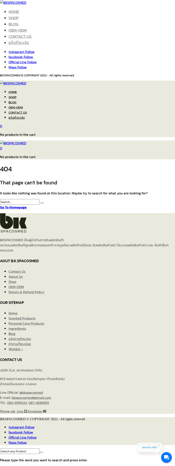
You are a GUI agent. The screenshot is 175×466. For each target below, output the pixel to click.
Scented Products (22, 318)
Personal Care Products (26, 323)
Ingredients (17, 328)
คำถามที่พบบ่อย (20, 343)
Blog (12, 333)
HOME (14, 12)
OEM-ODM (18, 30)
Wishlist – (16, 349)
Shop (12, 281)
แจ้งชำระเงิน (19, 43)
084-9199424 (17, 402)
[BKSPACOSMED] (13, 2)
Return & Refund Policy (26, 291)
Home (13, 313)
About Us (16, 276)
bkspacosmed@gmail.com (31, 397)
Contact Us (17, 271)
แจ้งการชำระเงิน (20, 338)
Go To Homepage (13, 207)
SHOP (14, 18)
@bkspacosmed (31, 392)
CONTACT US (20, 36)
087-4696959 (38, 402)
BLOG (13, 24)
